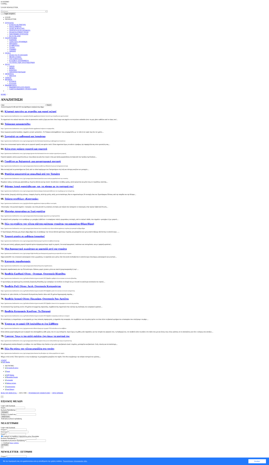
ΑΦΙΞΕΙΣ (12, 51)
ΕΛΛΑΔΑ (12, 83)
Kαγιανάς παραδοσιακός (17, 261)
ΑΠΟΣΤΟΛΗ (5, 416)
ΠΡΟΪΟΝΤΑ (9, 74)
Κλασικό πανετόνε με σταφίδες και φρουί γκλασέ (30, 111)
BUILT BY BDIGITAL (9, 393)
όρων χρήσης (14, 443)
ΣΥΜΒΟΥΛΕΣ (14, 45)
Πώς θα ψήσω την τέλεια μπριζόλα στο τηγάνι (29, 348)
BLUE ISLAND (14, 36)
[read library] (9, 389)
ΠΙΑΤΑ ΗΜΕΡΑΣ (15, 26)
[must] (7, 371)
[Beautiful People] (11, 377)
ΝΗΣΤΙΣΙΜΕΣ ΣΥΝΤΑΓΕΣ (18, 34)
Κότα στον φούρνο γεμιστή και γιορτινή (26, 148)
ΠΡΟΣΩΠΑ (13, 43)
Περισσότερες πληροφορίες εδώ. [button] (75, 461)
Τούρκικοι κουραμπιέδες (17, 124)
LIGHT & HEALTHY (17, 28)
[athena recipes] (10, 383)
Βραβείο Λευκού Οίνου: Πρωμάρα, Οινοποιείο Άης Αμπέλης (37, 298)
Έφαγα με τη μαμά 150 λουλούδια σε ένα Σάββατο (31, 323)
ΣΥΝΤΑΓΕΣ (9, 23)
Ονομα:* (4, 430)
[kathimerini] (9, 375)
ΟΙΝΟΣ (12, 66)
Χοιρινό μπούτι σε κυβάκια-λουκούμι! (25, 236)
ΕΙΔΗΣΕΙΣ (13, 40)
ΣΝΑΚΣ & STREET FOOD (18, 32)
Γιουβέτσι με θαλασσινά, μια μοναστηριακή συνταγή (33, 161)
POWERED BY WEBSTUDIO (39, 393)
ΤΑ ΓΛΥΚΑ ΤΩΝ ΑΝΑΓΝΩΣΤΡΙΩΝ (22, 62)
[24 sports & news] (11, 368)
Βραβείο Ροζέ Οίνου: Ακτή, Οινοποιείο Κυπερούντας (33, 286)
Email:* (3, 434)
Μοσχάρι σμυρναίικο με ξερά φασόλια (25, 211)
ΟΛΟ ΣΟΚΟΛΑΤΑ (15, 59)
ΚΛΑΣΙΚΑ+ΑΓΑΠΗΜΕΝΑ (19, 60)
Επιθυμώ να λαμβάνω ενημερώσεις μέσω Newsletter (21, 436)
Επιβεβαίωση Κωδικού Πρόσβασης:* (13, 440)
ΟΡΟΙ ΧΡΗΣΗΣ (57, 393)
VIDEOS (8, 78)
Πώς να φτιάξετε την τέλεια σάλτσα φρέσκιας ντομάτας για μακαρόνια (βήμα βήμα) (49, 223)
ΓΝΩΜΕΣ (12, 49)
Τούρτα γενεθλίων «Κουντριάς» (21, 198)
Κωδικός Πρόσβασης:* (8, 438)
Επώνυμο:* (5, 432)
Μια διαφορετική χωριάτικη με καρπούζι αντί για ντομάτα (36, 248)
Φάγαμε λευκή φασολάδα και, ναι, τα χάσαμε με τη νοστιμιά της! (39, 186)
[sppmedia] (5, 362)
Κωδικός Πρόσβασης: (8, 410)
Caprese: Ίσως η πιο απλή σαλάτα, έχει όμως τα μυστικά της (37, 336)
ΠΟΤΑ (7, 64)
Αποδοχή (11, 443)
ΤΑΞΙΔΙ (12, 47)
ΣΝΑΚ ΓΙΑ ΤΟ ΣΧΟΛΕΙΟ (18, 55)
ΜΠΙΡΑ (12, 68)
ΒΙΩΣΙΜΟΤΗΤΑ (11, 85)
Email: (3, 408)
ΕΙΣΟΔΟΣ (5, 412)
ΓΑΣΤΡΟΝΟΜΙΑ (11, 38)
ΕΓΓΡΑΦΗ (5, 445)
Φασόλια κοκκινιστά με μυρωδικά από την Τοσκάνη (32, 173)
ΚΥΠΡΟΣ (12, 81)
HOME (3, 94)
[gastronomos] (10, 387)
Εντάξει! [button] (257, 461)
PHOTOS (12, 76)
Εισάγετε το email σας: (8, 414)
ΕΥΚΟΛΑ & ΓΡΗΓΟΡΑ (17, 25)
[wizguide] (9, 380)
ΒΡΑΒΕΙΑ (8, 79)
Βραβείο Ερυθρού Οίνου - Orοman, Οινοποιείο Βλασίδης (35, 273)
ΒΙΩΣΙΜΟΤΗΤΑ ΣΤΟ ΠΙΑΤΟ (19, 87)
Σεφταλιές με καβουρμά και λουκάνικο (25, 136)
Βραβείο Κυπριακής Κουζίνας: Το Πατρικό (28, 311)
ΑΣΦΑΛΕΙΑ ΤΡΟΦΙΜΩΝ (18, 42)
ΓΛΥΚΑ (8, 53)
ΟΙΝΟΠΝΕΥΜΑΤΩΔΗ (17, 72)
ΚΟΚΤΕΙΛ (13, 70)
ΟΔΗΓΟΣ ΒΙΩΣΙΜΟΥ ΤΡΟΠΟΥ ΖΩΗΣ (23, 89)
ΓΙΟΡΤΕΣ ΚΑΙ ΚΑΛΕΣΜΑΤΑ (19, 30)
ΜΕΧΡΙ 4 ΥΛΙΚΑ (15, 57)
